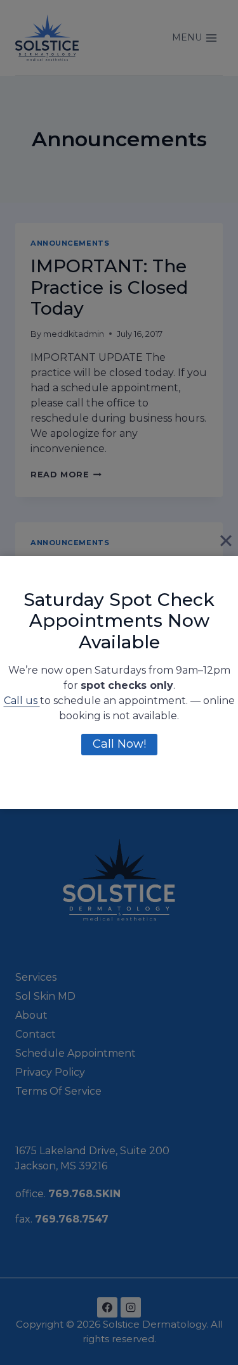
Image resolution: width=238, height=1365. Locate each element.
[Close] (226, 541)
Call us (22, 701)
